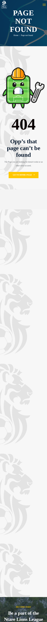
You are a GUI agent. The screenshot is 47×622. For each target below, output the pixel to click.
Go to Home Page (22, 175)
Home (16, 35)
